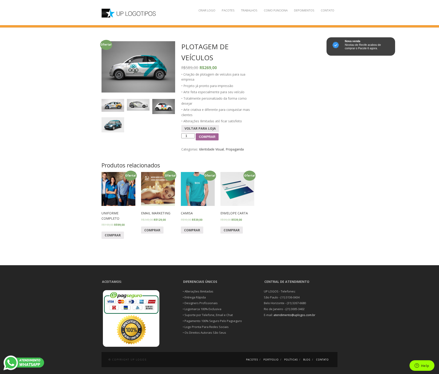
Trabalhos (249, 10)
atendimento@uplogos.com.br (294, 315)
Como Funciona (276, 10)
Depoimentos (304, 10)
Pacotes (228, 10)
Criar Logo (206, 10)
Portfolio (271, 359)
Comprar (207, 137)
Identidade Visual (211, 149)
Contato (327, 10)
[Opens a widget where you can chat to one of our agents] (421, 366)
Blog (307, 359)
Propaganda (235, 149)
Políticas (291, 359)
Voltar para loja (200, 128)
